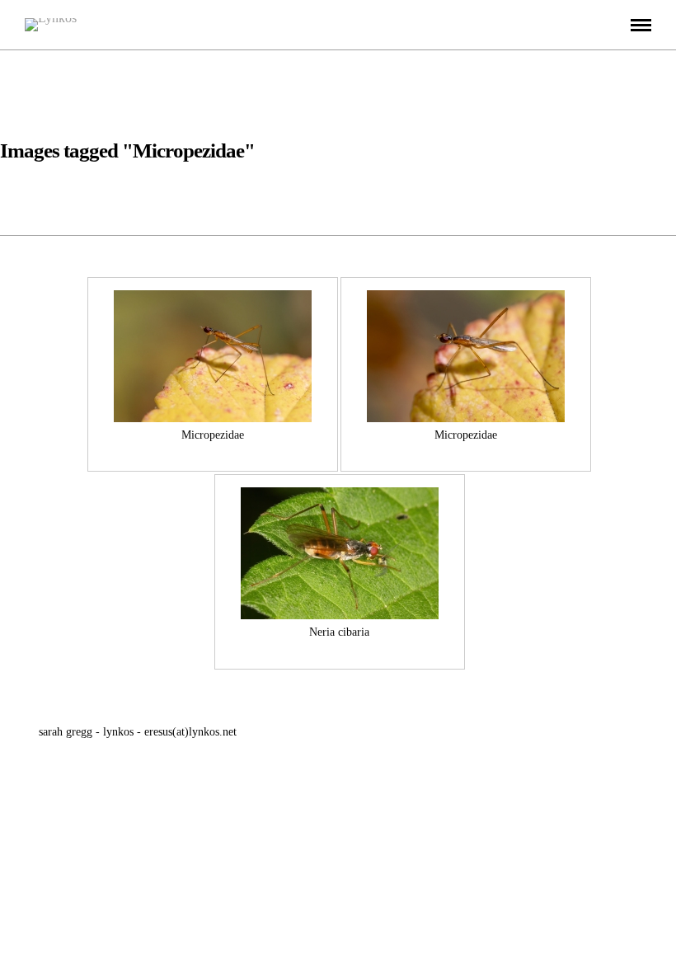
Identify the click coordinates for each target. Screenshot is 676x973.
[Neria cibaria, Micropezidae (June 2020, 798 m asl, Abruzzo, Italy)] (340, 553)
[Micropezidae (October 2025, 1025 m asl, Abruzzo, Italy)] (213, 356)
